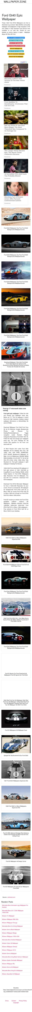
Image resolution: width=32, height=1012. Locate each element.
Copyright (16, 1002)
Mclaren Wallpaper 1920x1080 (10, 936)
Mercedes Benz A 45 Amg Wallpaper (12, 926)
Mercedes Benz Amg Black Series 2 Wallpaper (15, 957)
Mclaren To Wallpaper (8, 916)
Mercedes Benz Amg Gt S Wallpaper (12, 970)
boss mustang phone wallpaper (16, 46)
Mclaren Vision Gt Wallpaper (10, 943)
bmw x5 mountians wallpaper (16, 54)
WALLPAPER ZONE (15, 1)
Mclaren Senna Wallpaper (9, 953)
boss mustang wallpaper (16, 40)
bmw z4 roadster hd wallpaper (16, 38)
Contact (14, 1001)
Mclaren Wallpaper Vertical (9, 946)
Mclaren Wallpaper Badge (9, 933)
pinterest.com (11, 897)
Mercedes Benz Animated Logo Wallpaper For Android (15, 906)
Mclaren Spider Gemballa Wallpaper (12, 960)
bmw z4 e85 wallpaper (16, 43)
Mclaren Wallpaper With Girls (10, 919)
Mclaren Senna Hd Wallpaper (10, 967)
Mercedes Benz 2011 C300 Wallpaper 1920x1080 (12, 911)
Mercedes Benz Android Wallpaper (12, 940)
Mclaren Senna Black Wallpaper (11, 929)
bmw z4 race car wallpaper (16, 51)
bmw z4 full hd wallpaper (16, 56)
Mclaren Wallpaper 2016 (9, 950)
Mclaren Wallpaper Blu (8, 964)
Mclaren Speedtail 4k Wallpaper (11, 974)
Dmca (7, 1001)
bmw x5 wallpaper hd (16, 48)
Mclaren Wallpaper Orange (9, 923)
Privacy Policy (23, 1001)
